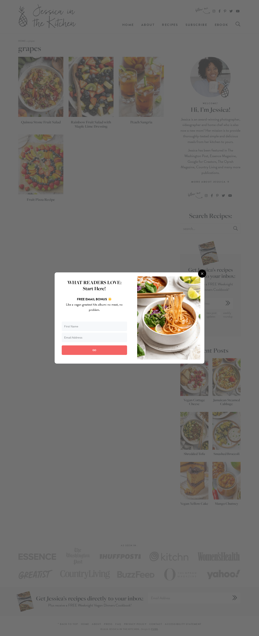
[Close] (202, 274)
